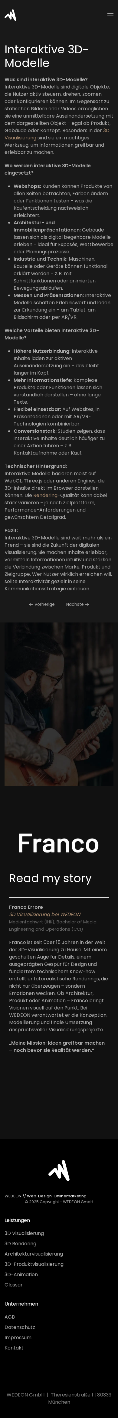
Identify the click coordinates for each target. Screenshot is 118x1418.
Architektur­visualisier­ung (34, 1253)
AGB (10, 1316)
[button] (110, 15)
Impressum (18, 1337)
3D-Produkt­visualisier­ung (34, 1264)
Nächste (75, 604)
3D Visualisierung (24, 1233)
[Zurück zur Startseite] (10, 15)
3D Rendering (20, 1243)
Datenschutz (20, 1327)
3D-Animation (21, 1274)
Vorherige (44, 604)
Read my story (50, 878)
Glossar (14, 1284)
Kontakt (14, 1347)
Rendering (45, 495)
